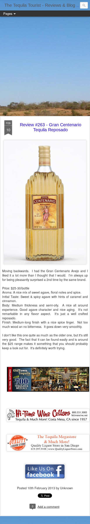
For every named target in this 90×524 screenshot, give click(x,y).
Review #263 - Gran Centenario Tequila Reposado (50, 127)
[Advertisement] (45, 67)
